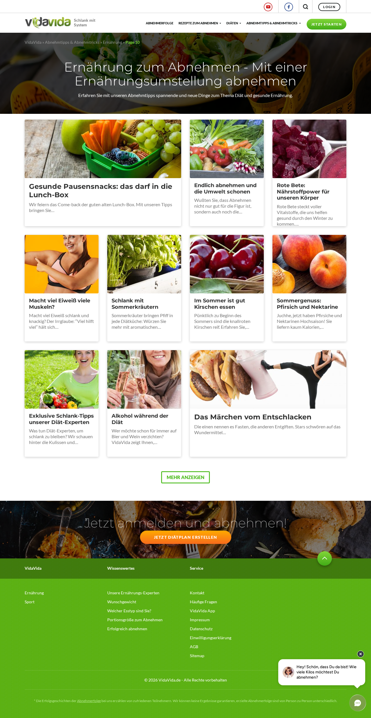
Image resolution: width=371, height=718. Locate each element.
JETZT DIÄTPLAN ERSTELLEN (185, 537)
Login (329, 7)
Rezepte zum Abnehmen (198, 23)
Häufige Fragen (203, 601)
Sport (29, 601)
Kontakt (197, 592)
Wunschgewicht (121, 601)
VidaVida (33, 42)
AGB (194, 646)
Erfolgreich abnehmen (127, 628)
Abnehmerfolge (159, 23)
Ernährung (112, 42)
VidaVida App (202, 610)
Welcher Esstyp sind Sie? (129, 610)
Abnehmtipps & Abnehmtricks (272, 23)
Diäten (232, 23)
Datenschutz (201, 628)
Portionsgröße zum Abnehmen (135, 619)
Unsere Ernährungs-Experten (133, 592)
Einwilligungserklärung (210, 637)
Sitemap (197, 655)
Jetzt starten (326, 24)
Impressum (200, 619)
